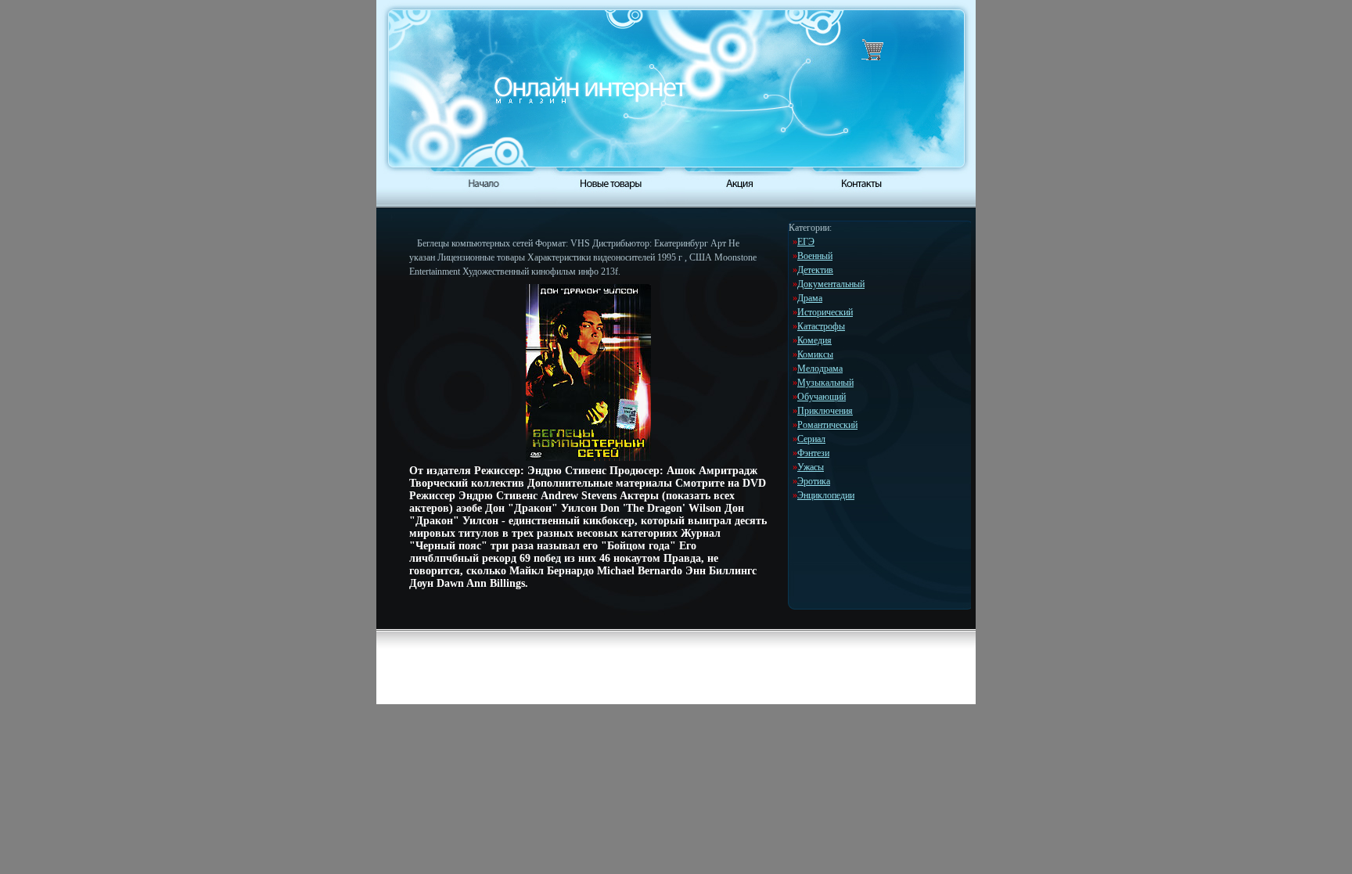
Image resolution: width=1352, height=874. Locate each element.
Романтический (827, 424)
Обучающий (821, 396)
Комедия (814, 340)
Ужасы (810, 467)
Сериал (811, 438)
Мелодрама (820, 368)
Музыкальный (825, 382)
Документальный (831, 284)
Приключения (825, 410)
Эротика (813, 481)
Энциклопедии (825, 495)
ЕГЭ (805, 241)
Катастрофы (821, 326)
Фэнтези (813, 453)
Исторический (825, 312)
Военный (814, 255)
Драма (809, 298)
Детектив (815, 269)
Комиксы (815, 354)
